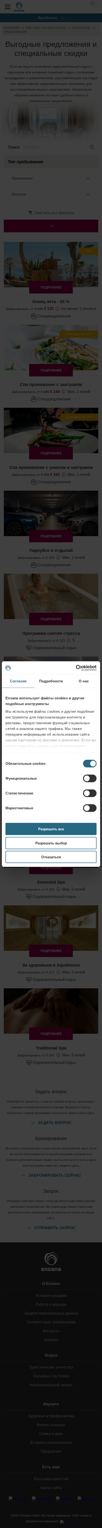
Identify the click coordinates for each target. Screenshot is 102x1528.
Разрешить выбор (51, 843)
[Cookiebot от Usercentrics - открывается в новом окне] (76, 668)
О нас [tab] (84, 681)
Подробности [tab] (51, 681)
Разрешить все (51, 829)
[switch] (90, 778)
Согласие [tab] (18, 681)
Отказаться (51, 857)
